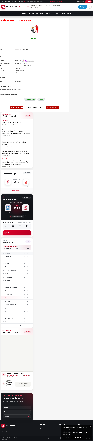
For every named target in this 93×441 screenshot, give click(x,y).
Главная (24, 13)
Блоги (63, 13)
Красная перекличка (57, 1)
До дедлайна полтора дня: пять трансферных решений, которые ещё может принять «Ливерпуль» (16, 142)
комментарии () (30, 99)
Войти (89, 1)
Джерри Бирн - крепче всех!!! (11, 122)
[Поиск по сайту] (90, 7)
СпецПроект (5, 120)
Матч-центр (39, 13)
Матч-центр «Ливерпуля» (18, 233)
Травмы (57, 13)
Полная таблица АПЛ (16, 326)
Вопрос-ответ (5, 149)
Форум (69, 13)
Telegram (60, 430)
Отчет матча (17, 191)
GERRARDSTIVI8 (34, 38)
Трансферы (48, 13)
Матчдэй (4, 159)
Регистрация (80, 1)
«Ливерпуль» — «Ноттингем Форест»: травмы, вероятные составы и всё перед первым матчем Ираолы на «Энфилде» (16, 162)
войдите (26, 375)
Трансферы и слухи (7, 128)
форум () (41, 99)
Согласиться (76, 437)
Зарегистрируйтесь (12, 375)
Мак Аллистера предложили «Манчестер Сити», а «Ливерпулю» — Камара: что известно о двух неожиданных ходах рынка (16, 131)
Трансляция (43, 430)
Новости (31, 13)
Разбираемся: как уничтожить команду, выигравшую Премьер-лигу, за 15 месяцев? (16, 152)
